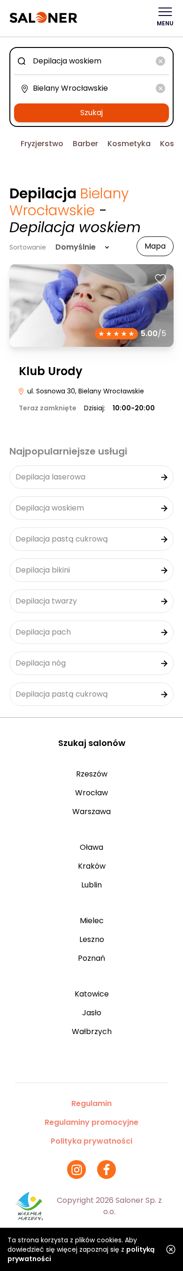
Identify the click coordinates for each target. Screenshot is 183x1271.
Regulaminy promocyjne (91, 1122)
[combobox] (91, 61)
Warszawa (91, 811)
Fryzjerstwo (42, 143)
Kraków (92, 866)
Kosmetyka (129, 143)
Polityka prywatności (91, 1141)
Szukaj (91, 112)
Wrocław (91, 792)
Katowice (92, 994)
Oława (91, 847)
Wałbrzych (92, 1031)
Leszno (91, 939)
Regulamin (91, 1103)
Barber (85, 143)
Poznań (91, 958)
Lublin (91, 884)
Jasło (91, 1012)
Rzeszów (91, 774)
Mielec (92, 920)
